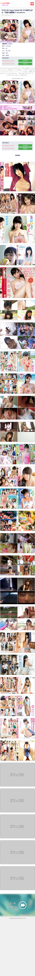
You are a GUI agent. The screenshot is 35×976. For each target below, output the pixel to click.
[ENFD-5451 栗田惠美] (17, 652)
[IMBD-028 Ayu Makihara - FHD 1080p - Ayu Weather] (17, 875)
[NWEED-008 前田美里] (17, 486)
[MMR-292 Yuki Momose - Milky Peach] (17, 319)
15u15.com (23, 903)
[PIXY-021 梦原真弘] (17, 715)
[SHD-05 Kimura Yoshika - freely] (17, 604)
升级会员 (25, 63)
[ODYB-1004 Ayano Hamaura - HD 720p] (17, 265)
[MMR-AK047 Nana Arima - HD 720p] (17, 297)
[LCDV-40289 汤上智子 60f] (17, 213)
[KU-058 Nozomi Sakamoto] (17, 441)
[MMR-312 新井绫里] (17, 674)
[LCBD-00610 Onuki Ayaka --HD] (17, 693)
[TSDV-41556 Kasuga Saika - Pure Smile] (17, 630)
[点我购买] (9, 43)
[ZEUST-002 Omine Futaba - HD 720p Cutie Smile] (17, 464)
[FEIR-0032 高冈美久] (17, 508)
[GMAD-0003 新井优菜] (17, 371)
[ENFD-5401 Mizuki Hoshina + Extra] (17, 575)
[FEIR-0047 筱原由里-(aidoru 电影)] (17, 786)
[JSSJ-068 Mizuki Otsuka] (17, 419)
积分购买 (25, 60)
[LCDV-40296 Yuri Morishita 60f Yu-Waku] (17, 191)
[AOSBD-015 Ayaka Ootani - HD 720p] (17, 552)
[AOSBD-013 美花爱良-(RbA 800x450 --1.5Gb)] (17, 812)
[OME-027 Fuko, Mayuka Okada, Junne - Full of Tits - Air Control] (17, 348)
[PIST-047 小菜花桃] (17, 760)
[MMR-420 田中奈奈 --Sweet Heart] (17, 393)
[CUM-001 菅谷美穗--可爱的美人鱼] (17, 530)
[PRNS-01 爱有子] (17, 738)
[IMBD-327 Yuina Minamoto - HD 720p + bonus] (17, 830)
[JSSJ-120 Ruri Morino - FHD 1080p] (17, 242)
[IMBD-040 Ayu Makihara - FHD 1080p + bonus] (17, 849)
